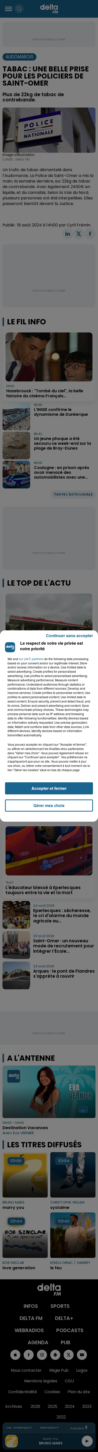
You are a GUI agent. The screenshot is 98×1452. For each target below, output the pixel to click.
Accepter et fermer (49, 788)
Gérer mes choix (49, 805)
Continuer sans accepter (69, 635)
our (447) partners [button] (31, 659)
